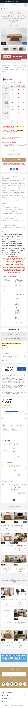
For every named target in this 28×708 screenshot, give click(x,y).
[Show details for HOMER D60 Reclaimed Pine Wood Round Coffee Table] (7, 559)
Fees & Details (5, 360)
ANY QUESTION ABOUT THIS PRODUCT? (11, 149)
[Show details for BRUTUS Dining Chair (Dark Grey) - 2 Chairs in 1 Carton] (20, 591)
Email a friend (18, 154)
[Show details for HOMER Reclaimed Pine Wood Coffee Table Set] (20, 559)
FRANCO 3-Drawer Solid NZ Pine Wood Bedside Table (7, 601)
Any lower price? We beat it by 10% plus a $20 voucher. (14, 81)
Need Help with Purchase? (14, 338)
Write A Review (21, 368)
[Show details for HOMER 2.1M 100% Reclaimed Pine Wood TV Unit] (20, 516)
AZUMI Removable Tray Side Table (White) (7, 621)
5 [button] (18, 660)
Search (26, 8)
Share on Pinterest (17, 169)
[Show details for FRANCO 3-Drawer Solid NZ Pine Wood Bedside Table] (7, 591)
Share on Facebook (11, 169)
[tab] (14, 329)
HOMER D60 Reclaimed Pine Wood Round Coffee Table (7, 568)
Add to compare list (14, 154)
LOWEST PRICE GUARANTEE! (9, 142)
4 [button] (15, 660)
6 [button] (20, 660)
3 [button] (13, 660)
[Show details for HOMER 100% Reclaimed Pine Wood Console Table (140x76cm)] (7, 537)
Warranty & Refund (14, 334)
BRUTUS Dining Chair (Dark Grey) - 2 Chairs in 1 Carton (21, 601)
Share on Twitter (14, 169)
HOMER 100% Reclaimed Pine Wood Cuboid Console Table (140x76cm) (7, 525)
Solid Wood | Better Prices (12, 1)
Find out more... (8, 123)
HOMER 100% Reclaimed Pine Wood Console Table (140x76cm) (7, 547)
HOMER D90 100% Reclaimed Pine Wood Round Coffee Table (21, 547)
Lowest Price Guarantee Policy (10, 146)
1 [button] (7, 660)
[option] (5, 48)
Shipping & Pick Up (14, 329)
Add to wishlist (10, 154)
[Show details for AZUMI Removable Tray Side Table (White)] (7, 613)
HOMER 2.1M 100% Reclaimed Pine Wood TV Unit (20, 525)
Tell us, (22, 150)
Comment (21, 456)
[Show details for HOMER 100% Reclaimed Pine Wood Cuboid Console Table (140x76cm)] (7, 516)
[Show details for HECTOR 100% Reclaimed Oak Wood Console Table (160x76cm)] (20, 613)
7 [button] (14, 662)
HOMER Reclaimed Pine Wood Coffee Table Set (21, 568)
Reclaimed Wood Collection (8, 138)
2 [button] (10, 660)
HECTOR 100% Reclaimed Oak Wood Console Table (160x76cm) (21, 622)
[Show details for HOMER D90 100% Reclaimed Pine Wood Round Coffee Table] (20, 537)
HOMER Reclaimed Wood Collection (16, 137)
